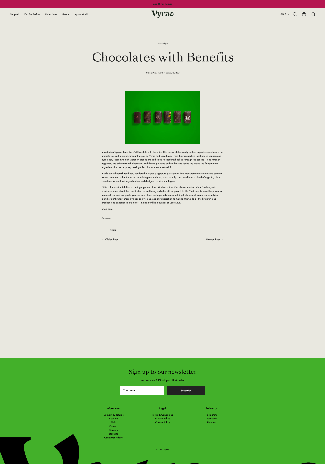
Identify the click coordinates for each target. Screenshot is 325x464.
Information (113, 408)
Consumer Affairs (113, 437)
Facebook (212, 418)
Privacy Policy (162, 418)
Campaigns (163, 43)
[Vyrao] (162, 14)
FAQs (113, 422)
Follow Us (212, 408)
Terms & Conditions (162, 414)
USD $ (283, 14)
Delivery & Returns (113, 414)
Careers (113, 430)
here (110, 209)
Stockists (113, 433)
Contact (113, 426)
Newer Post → (214, 239)
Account (113, 418)
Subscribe (186, 390)
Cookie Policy (162, 422)
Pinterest (211, 422)
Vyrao (166, 449)
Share (113, 229)
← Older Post (110, 239)
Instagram (212, 414)
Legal (162, 408)
